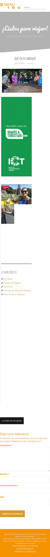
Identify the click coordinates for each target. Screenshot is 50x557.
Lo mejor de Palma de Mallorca (17, 290)
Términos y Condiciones (25, 551)
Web (2, 497)
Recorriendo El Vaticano (14, 294)
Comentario (6, 445)
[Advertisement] (25, 325)
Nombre (4, 474)
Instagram (29, 548)
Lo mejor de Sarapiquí (12, 420)
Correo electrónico (9, 485)
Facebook (20, 548)
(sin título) (7, 279)
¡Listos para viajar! (25, 28)
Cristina (30, 63)
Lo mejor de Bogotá (12, 283)
